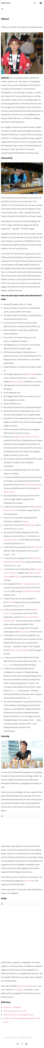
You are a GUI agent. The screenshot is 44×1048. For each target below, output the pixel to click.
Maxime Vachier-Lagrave (19, 650)
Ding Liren (17, 576)
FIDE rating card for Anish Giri (15, 1011)
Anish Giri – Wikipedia (12, 1007)
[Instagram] (22, 1044)
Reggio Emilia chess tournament (26, 437)
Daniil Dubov (23, 632)
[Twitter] (18, 1044)
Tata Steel (32, 374)
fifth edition (35, 547)
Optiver (25, 521)
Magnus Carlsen (17, 381)
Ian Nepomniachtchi (30, 591)
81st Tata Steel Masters (29, 584)
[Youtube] (26, 1044)
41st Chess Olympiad (32, 484)
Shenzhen (10, 602)
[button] (41, 3)
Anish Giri (5, 3)
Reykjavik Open (30, 525)
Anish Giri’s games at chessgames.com (19, 1014)
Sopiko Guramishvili (25, 986)
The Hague (18, 989)
